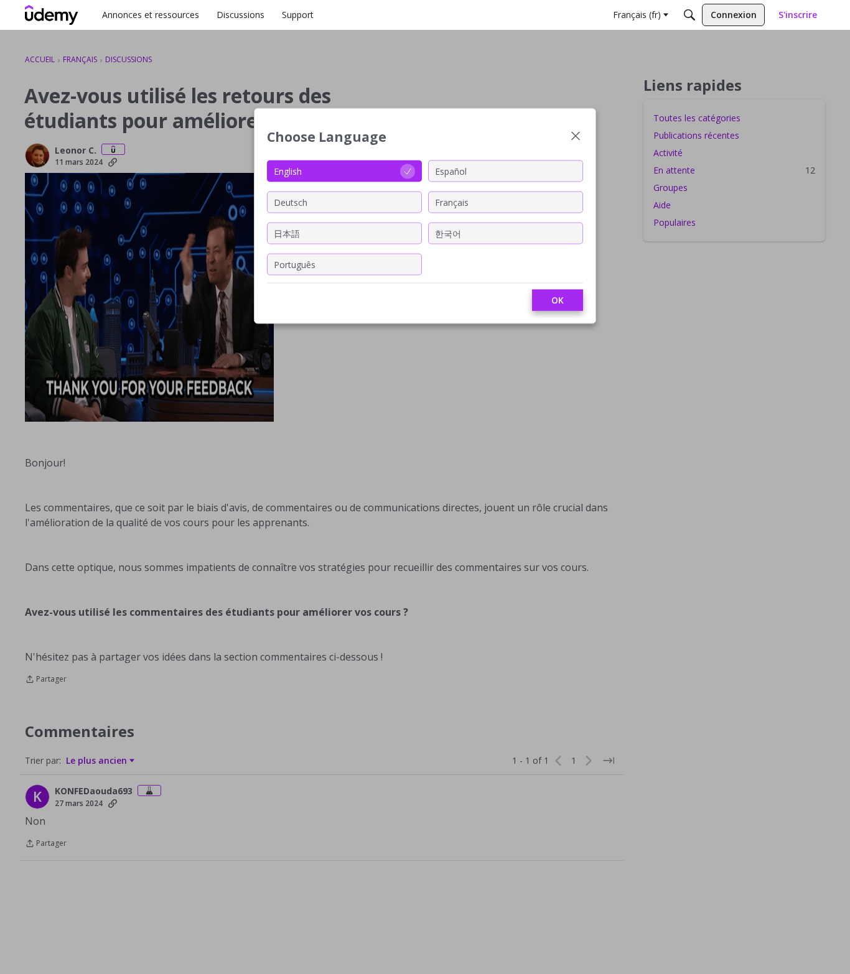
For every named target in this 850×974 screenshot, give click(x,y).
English (288, 171)
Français (452, 202)
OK (557, 300)
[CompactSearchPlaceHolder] (689, 15)
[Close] (575, 137)
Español (451, 171)
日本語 (287, 233)
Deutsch (290, 202)
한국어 (448, 233)
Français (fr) (637, 15)
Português (294, 264)
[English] (51, 15)
